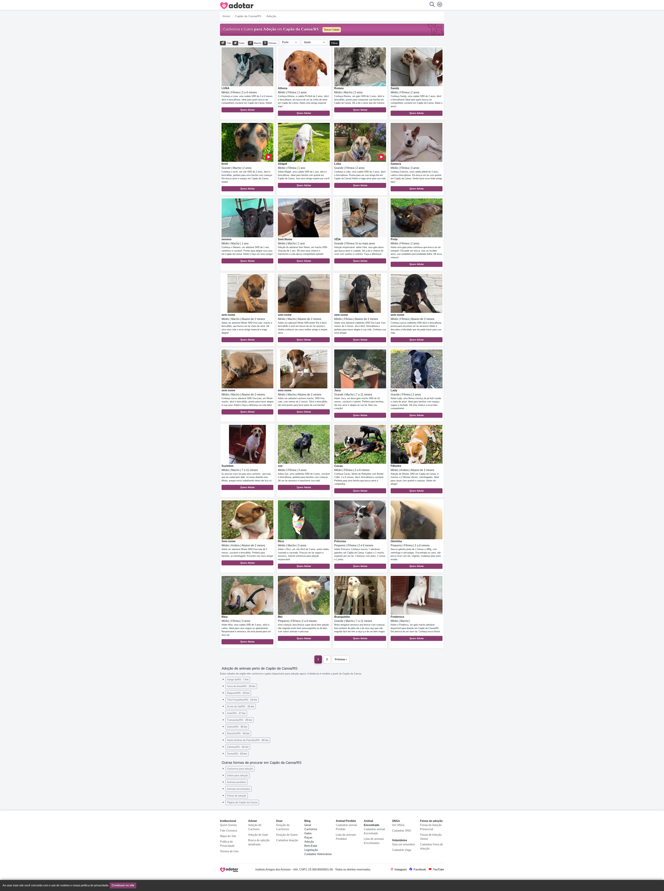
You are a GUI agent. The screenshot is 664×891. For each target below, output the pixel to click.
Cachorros (310, 829)
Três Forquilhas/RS (242, 699)
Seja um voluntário (403, 844)
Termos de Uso (229, 851)
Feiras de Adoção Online (431, 836)
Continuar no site (123, 885)
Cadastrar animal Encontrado (374, 831)
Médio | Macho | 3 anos (303, 553)
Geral (307, 825)
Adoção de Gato (258, 834)
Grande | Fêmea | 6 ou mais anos (359, 250)
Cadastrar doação (287, 840)
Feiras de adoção (236, 795)
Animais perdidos (236, 782)
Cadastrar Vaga (401, 849)
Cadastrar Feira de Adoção (431, 846)
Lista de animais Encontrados (374, 841)
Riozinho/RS (238, 733)
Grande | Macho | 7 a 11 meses (359, 403)
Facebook (419, 869)
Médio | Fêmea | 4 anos (304, 476)
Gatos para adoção (237, 775)
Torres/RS (237, 753)
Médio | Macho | (415, 627)
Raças (308, 837)
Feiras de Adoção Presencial (431, 827)
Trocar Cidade (331, 29)
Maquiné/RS (238, 693)
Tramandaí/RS (239, 720)
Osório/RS (237, 726)
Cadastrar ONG (401, 830)
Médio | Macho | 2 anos (359, 99)
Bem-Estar (310, 845)
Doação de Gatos (287, 834)
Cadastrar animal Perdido (346, 827)
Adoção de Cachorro (254, 827)
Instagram (400, 869)
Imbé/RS (236, 713)
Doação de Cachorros (283, 827)
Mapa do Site (228, 836)
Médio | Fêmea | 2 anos (303, 100)
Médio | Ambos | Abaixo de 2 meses (415, 478)
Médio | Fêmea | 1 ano (304, 174)
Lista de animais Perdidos (346, 836)
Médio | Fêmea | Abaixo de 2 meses (360, 327)
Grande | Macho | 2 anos (247, 176)
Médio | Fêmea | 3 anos (416, 176)
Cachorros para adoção (240, 768)
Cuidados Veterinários (318, 854)
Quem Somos (228, 825)
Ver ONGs (398, 825)
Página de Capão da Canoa (242, 802)
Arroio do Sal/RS (240, 706)
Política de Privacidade (227, 843)
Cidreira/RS (238, 746)
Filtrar (334, 43)
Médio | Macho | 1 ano (247, 250)
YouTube (438, 869)
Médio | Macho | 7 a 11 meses (246, 476)
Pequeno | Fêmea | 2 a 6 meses (359, 553)
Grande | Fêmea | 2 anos (360, 174)
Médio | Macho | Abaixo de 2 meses (247, 327)
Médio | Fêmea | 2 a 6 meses (247, 99)
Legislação (311, 849)
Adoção (309, 841)
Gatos (308, 833)
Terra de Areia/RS (241, 686)
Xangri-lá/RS (237, 679)
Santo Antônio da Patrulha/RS (248, 740)
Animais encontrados (238, 788)
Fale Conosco (228, 830)
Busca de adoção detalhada (259, 842)
